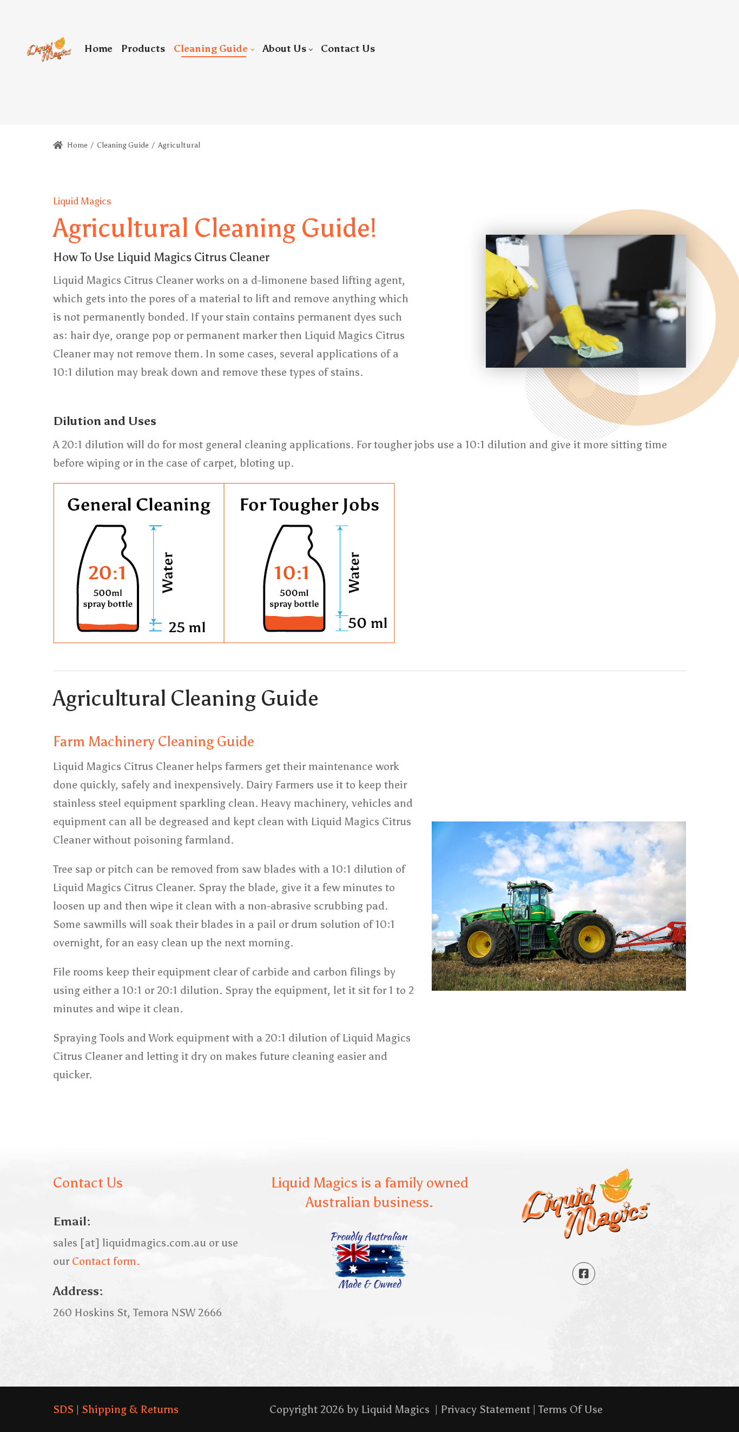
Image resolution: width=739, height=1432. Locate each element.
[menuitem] (98, 49)
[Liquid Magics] (49, 48)
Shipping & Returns (130, 1409)
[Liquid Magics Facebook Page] (583, 1273)
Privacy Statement (485, 1409)
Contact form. (106, 1261)
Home (76, 145)
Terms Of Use (570, 1409)
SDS (63, 1409)
